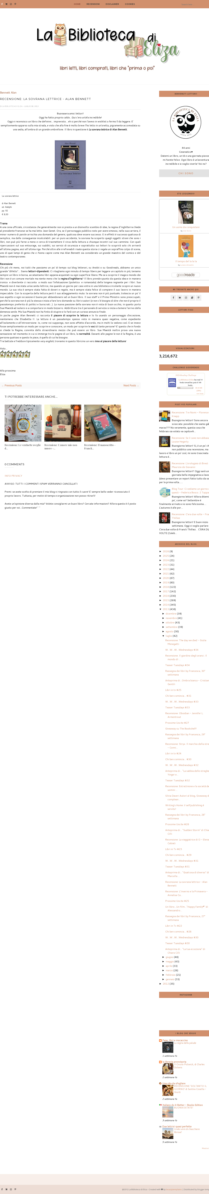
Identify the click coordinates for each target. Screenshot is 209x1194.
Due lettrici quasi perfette (177, 1126)
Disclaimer (112, 4)
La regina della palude (185, 1043)
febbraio (170, 974)
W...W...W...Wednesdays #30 (181, 937)
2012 (166, 983)
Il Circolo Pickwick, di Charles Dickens (189, 1066)
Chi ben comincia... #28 (178, 931)
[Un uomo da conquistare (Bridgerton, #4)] (185, 222)
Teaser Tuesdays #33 (177, 707)
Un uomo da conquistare (186, 227)
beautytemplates (174, 1189)
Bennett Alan (8, 92)
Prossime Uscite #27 (177, 722)
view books (199, 393)
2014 (166, 604)
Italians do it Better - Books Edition (182, 1105)
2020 (166, 578)
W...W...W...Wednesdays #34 (181, 649)
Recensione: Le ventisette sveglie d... (23, 446)
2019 (166, 582)
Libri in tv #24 (173, 753)
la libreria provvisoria (174, 1061)
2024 (166, 560)
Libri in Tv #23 (173, 849)
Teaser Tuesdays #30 (177, 943)
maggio (170, 961)
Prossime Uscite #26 (177, 824)
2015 (166, 600)
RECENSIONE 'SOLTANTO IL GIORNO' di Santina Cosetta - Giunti (190, 1089)
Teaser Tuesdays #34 (177, 665)
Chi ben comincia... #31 (178, 695)
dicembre (171, 613)
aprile (169, 966)
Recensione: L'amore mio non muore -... (60, 446)
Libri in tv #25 (173, 690)
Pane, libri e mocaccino (175, 1040)
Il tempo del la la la (186, 261)
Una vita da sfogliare (173, 1083)
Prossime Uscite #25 (177, 901)
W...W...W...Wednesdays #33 (181, 701)
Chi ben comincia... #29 (178, 855)
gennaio (170, 979)
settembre (171, 627)
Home (77, 4)
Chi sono (185, 173)
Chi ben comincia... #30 (178, 759)
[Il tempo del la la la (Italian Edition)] (185, 256)
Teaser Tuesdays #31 (177, 866)
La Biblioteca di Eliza (12, 106)
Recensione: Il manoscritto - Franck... (100, 446)
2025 (166, 555)
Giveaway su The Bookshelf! (181, 728)
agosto (169, 631)
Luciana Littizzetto (187, 265)
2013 (166, 609)
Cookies (130, 4)
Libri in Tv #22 (173, 925)
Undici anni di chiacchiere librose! (187, 1130)
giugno (169, 957)
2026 (166, 551)
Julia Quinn (187, 231)
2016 (166, 595)
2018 (166, 587)
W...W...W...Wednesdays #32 (181, 765)
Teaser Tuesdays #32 (177, 780)
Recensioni (93, 4)
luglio (169, 635)
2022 (166, 569)
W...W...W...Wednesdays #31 (181, 860)
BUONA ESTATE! (183, 1107)
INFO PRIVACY (13, 475)
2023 (166, 564)
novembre (171, 618)
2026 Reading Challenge (185, 375)
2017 (166, 591)
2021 (166, 573)
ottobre (170, 622)
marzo (169, 970)
